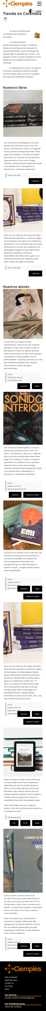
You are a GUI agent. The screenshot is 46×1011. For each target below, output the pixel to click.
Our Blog (9, 986)
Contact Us (9, 983)
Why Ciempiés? (11, 977)
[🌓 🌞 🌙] (32, 11)
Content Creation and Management (19, 997)
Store (7, 989)
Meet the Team (11, 980)
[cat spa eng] (39, 11)
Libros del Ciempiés (13, 1006)
